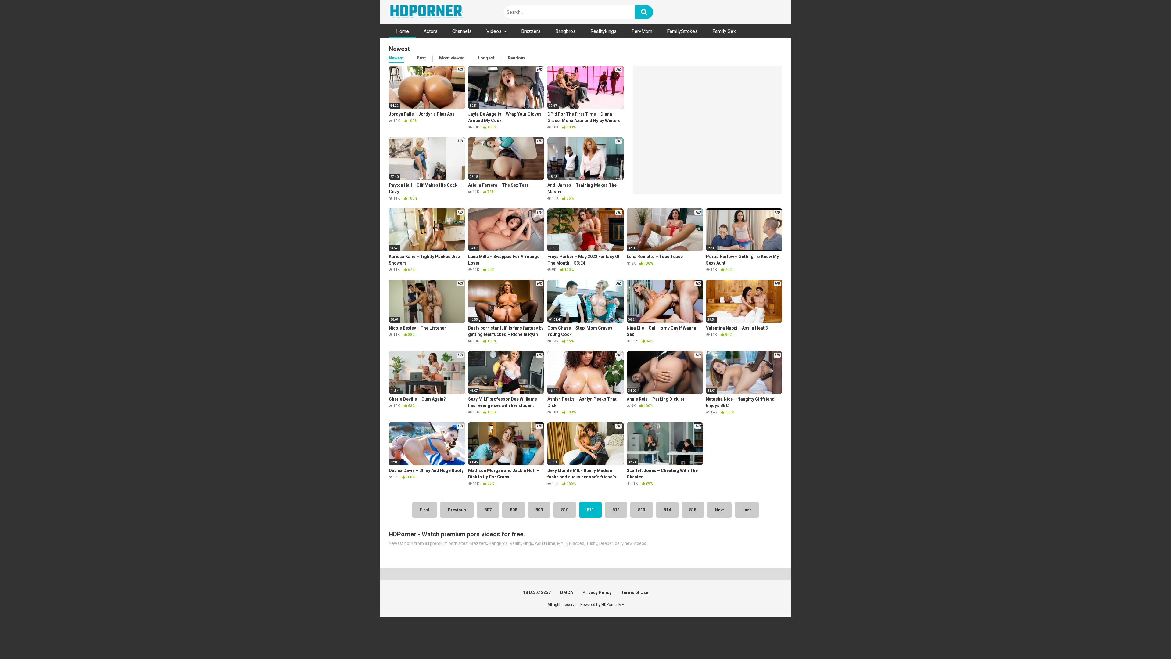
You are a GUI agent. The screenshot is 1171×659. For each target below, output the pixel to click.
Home (402, 31)
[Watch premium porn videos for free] (427, 12)
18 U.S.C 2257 (537, 592)
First (424, 509)
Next (719, 509)
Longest (486, 58)
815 (693, 509)
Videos (494, 31)
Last (746, 509)
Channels (462, 31)
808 (513, 509)
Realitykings (603, 31)
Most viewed (452, 58)
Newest (396, 58)
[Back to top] (1150, 640)
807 (488, 509)
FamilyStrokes (682, 31)
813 (641, 509)
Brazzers (531, 31)
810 (564, 509)
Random (516, 58)
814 (667, 509)
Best (421, 58)
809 (539, 509)
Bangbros (565, 31)
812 (616, 509)
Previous (457, 509)
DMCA (566, 592)
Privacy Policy (596, 592)
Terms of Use (634, 592)
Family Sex (724, 31)
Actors (431, 31)
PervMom (641, 31)
